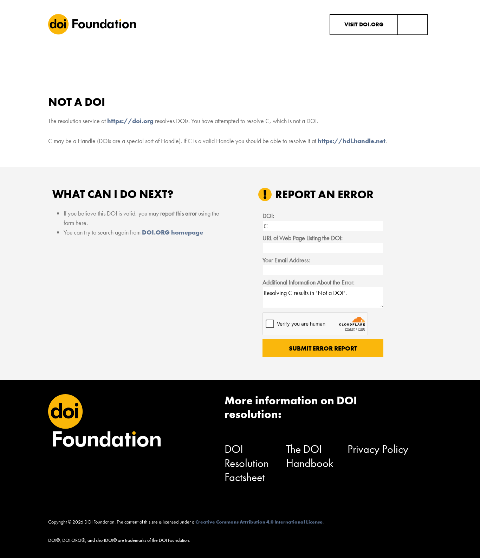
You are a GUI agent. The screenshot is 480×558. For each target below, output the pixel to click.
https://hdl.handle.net (351, 141)
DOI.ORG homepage (172, 232)
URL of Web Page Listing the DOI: (302, 238)
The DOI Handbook (309, 456)
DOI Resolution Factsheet (247, 463)
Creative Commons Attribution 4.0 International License (259, 522)
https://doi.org (130, 121)
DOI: (268, 216)
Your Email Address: (286, 260)
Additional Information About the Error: (308, 282)
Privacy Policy (378, 449)
